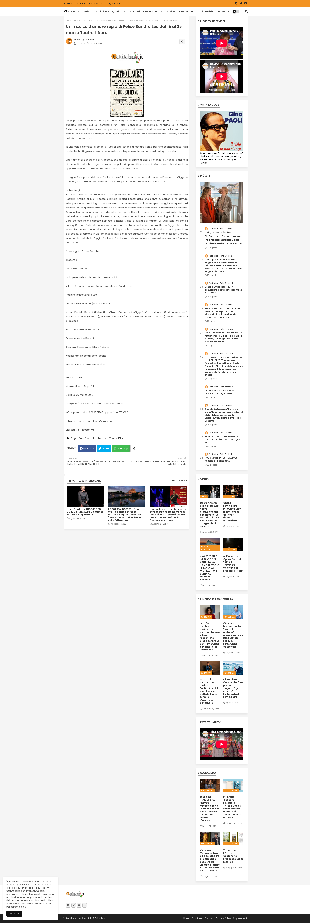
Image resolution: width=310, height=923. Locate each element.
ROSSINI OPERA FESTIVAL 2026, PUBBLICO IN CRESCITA (221, 459)
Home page (72, 20)
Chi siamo (68, 3)
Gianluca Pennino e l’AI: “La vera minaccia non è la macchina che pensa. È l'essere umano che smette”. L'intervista (209, 808)
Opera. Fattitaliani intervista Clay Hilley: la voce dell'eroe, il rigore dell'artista (232, 511)
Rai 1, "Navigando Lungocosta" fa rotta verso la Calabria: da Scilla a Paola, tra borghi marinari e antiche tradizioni (223, 337)
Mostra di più (179, 480)
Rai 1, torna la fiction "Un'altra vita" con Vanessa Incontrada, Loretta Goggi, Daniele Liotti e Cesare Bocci (223, 238)
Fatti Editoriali (132, 11)
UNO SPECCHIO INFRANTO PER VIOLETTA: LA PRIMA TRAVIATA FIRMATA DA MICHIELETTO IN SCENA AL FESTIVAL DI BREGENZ (209, 568)
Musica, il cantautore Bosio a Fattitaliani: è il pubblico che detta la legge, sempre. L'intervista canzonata (209, 691)
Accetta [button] (14, 913)
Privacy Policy (96, 3)
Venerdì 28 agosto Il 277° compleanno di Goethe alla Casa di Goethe (223, 289)
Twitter (105, 448)
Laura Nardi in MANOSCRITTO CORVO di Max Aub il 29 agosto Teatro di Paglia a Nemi (85, 512)
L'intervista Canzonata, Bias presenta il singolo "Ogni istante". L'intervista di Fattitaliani (233, 688)
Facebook (88, 448)
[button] (246, 11)
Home (71, 11)
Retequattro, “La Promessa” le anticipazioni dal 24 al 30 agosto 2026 (223, 439)
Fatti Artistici (85, 11)
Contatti (81, 3)
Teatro (102, 438)
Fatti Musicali (168, 11)
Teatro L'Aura (87, 20)
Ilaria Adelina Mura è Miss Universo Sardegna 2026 (219, 392)
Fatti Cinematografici (108, 11)
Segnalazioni (114, 3)
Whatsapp (122, 448)
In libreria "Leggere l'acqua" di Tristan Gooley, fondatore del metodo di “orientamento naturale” (232, 807)
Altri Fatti (222, 11)
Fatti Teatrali (186, 11)
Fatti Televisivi (205, 11)
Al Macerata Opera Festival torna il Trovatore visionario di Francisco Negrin (233, 563)
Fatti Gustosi (150, 11)
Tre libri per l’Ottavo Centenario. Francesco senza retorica (233, 856)
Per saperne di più (16, 906)
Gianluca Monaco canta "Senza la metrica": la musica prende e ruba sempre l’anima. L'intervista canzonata (233, 635)
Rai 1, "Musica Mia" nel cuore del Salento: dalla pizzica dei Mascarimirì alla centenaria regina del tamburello (222, 313)
